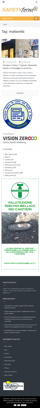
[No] (38, 402)
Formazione (9, 162)
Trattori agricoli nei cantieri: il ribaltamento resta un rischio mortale (19, 312)
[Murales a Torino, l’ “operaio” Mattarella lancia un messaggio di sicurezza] (20, 48)
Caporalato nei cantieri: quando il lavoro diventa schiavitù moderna (19, 307)
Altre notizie (9, 154)
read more (20, 93)
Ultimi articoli (9, 175)
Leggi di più (23, 405)
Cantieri (7, 159)
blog (6, 157)
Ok (15, 405)
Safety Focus (7, 18)
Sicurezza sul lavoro (12, 173)
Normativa (8, 167)
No (18, 405)
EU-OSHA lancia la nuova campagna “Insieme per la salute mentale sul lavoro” (20, 331)
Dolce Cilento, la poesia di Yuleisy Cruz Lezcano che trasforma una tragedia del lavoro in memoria (20, 326)
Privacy (7, 170)
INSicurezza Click (11, 165)
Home (5, 24)
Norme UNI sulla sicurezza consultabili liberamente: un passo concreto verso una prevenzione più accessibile (20, 319)
